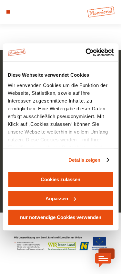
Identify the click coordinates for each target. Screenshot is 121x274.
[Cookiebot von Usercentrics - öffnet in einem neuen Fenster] (86, 52)
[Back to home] (101, 11)
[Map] (17, 12)
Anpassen (56, 198)
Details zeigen (84, 160)
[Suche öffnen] (27, 12)
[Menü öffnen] (8, 12)
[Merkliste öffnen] (22, 12)
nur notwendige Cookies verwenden (60, 217)
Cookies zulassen (60, 179)
